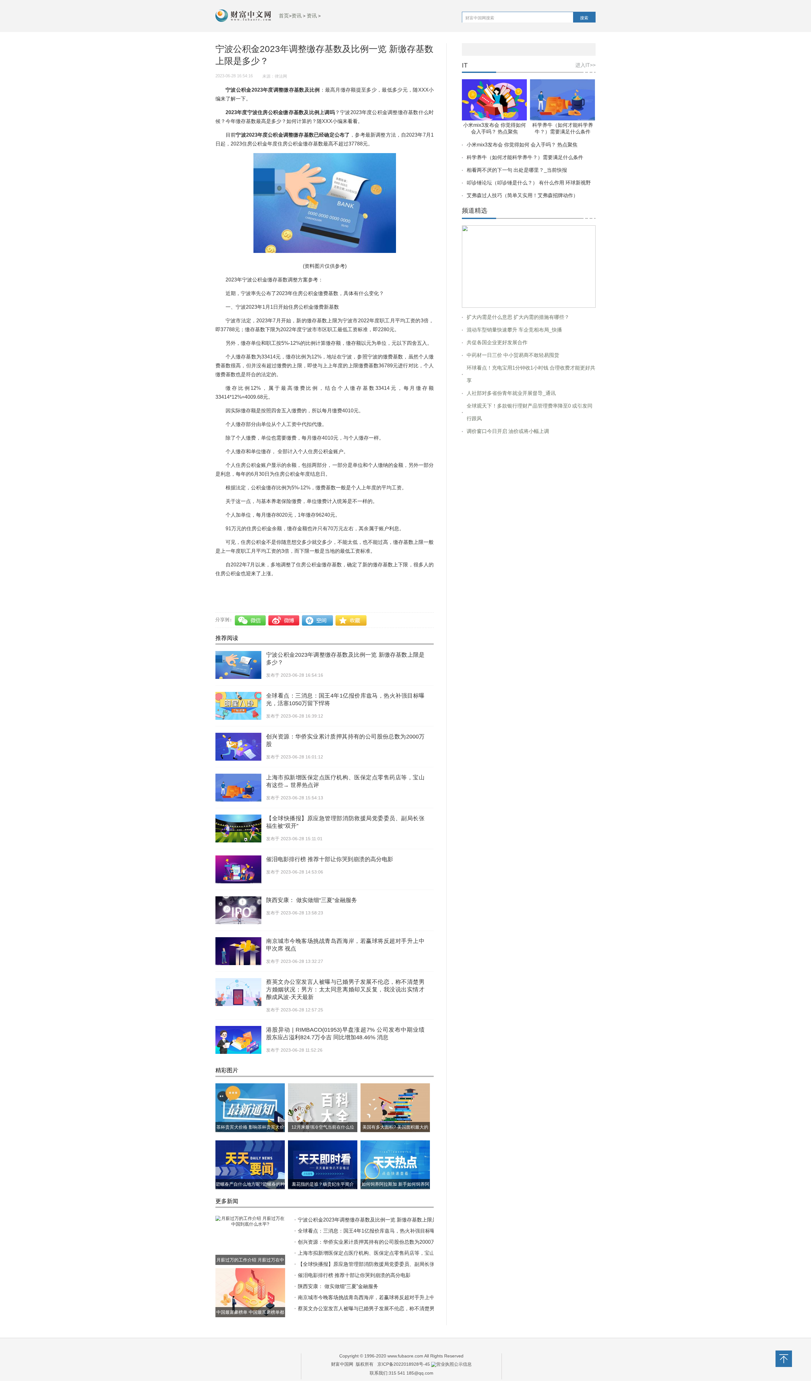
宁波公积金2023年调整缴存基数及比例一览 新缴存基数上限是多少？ (375, 1219)
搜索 (584, 18)
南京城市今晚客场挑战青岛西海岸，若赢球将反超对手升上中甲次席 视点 (379, 1297)
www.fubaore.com (405, 1355)
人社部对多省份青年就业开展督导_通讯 (511, 393)
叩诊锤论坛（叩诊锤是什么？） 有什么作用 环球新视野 (529, 182)
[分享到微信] (251, 620)
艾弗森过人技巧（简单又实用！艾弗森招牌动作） (522, 195)
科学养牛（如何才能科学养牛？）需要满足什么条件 (525, 157)
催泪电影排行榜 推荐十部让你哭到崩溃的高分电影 (329, 859)
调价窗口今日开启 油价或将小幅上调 (508, 431)
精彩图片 (226, 1070)
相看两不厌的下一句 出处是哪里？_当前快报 (517, 170)
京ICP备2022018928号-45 (403, 1364)
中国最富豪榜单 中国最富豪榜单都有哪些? (250, 1317)
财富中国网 (342, 1364)
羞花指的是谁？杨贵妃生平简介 (323, 1184)
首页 (284, 15)
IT (465, 65)
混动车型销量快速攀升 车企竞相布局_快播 (514, 329)
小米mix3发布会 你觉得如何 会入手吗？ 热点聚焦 (522, 144)
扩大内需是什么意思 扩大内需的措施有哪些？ (518, 317)
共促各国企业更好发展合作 (497, 342)
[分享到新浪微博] (284, 620)
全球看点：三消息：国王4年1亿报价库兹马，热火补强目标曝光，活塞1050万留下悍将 (395, 1231)
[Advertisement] (529, 488)
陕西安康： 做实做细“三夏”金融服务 (311, 900)
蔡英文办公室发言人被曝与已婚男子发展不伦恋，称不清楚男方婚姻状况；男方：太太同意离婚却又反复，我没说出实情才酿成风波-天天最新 (345, 989)
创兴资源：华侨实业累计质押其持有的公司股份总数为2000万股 (369, 1242)
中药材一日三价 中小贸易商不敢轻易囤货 (513, 355)
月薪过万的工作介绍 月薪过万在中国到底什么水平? (250, 1265)
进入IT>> (585, 65)
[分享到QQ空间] (318, 620)
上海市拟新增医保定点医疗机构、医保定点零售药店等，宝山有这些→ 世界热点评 (390, 1253)
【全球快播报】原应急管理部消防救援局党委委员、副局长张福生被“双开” (380, 1264)
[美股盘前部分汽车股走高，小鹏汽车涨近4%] (529, 266)
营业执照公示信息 (454, 1364)
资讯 (296, 15)
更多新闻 (226, 1201)
